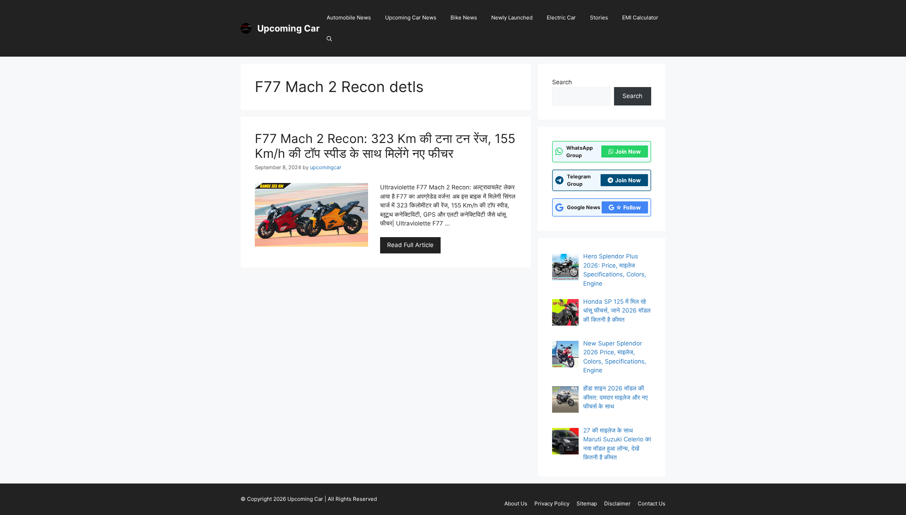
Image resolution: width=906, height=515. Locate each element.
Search (562, 82)
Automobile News (349, 17)
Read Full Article (410, 244)
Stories (599, 17)
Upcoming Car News (410, 17)
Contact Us (651, 503)
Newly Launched (512, 17)
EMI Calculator (640, 17)
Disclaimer (617, 503)
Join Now (628, 151)
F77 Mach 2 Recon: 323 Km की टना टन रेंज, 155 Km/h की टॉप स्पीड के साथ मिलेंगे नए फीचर (385, 146)
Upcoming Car (288, 28)
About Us (515, 503)
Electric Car (561, 17)
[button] (329, 39)
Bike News (464, 17)
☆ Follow (628, 207)
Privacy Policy (551, 503)
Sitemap (587, 503)
